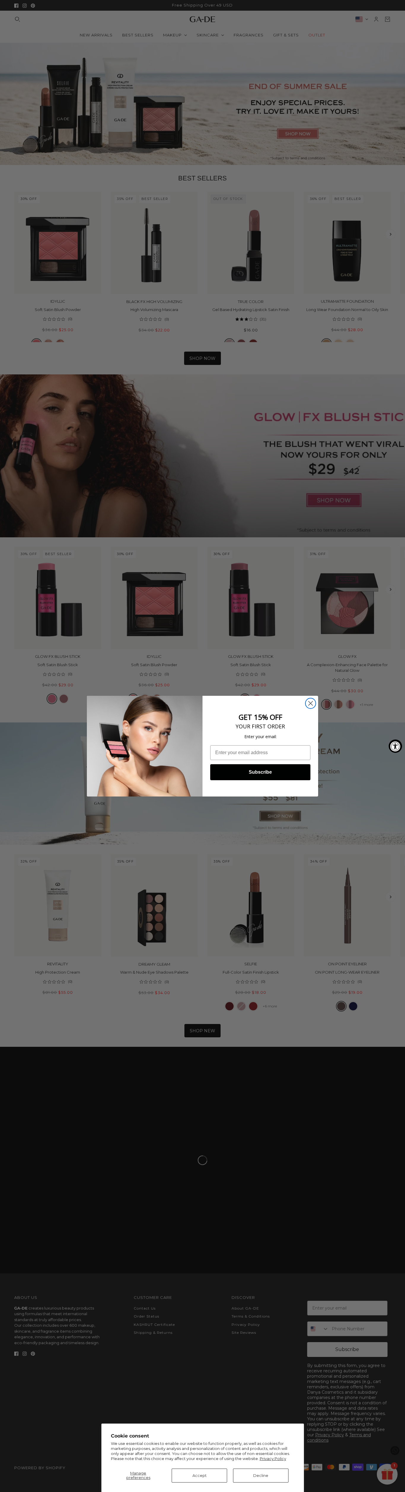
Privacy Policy (273, 1458)
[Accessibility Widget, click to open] (395, 746)
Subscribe (260, 772)
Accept (199, 1475)
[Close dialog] (310, 703)
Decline (260, 1475)
